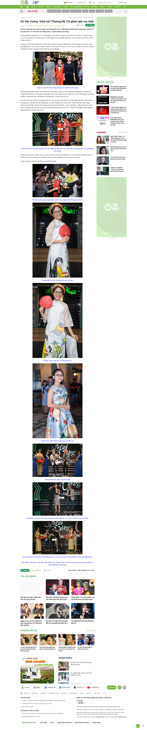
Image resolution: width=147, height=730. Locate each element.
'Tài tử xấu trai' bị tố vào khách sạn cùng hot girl (117, 158)
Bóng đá (48, 6)
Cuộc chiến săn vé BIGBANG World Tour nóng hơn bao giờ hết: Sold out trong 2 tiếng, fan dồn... (117, 121)
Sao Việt (65, 11)
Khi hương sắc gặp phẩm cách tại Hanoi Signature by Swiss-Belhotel (118, 88)
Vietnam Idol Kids (59, 25)
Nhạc (85, 11)
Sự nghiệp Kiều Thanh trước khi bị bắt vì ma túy (81, 707)
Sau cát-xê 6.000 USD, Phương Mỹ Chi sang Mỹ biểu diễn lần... (57, 655)
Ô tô (124, 6)
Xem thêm (89, 663)
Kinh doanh (57, 6)
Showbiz (101, 132)
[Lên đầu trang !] (143, 726)
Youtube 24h (95, 720)
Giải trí (66, 6)
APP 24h (27, 720)
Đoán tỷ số (82, 2)
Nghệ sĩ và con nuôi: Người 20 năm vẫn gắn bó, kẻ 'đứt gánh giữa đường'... (31, 656)
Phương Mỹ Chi (30, 25)
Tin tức (33, 6)
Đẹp (82, 726)
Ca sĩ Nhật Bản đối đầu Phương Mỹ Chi (82, 655)
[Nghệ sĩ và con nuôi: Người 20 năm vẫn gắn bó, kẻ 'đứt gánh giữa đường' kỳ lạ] (32, 644)
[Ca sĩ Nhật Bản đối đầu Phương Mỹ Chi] (82, 644)
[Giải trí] (33, 11)
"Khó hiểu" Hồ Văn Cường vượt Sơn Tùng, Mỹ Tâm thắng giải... (57, 632)
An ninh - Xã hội (54, 726)
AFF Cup (40, 6)
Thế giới (109, 6)
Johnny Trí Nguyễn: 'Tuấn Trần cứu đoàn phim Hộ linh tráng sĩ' (117, 169)
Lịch (93, 2)
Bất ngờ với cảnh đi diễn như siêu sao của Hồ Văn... (30, 632)
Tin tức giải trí (76, 11)
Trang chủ (23, 17)
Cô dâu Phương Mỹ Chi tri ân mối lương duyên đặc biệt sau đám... (28, 682)
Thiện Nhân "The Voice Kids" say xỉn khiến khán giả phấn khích (82, 632)
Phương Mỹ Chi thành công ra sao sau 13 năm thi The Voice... (67, 682)
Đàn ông (108, 11)
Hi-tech (102, 6)
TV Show (99, 11)
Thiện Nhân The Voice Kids (44, 25)
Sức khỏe (94, 6)
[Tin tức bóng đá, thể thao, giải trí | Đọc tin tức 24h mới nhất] (24, 2)
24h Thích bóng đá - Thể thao (79, 6)
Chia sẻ (91, 25)
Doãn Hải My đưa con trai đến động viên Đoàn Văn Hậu (118, 148)
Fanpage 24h (52, 720)
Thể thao (118, 6)
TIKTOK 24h (80, 720)
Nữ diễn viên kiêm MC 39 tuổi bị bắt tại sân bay (81, 697)
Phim (91, 11)
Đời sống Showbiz (54, 11)
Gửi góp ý (37, 603)
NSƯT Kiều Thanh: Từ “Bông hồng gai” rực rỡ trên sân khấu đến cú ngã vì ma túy (118, 139)
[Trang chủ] (23, 11)
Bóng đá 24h (66, 720)
